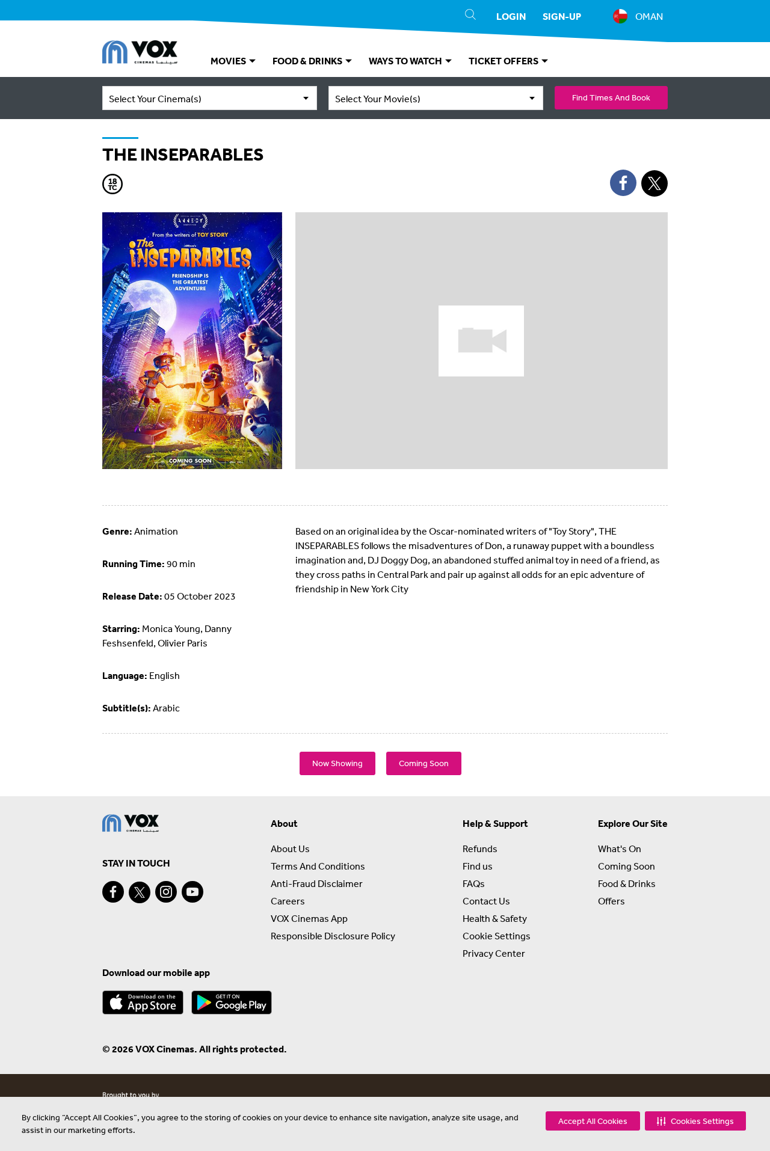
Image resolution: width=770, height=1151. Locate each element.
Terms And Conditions (318, 866)
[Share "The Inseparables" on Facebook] (623, 183)
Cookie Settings (497, 936)
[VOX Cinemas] (139, 54)
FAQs (474, 883)
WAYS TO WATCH (406, 61)
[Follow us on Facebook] (113, 892)
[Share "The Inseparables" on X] (654, 183)
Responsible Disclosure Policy (333, 936)
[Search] (470, 16)
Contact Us (486, 901)
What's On (619, 849)
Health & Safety (495, 918)
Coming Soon (424, 763)
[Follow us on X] (139, 892)
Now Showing (337, 763)
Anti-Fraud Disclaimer (317, 883)
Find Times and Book (611, 97)
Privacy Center (494, 953)
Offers (611, 901)
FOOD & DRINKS (308, 61)
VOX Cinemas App (309, 918)
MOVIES (229, 61)
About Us (290, 849)
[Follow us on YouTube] (192, 892)
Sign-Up (562, 16)
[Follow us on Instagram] (166, 892)
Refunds (480, 849)
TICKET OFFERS (504, 61)
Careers (288, 901)
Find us (478, 866)
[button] (695, 1121)
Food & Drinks (627, 883)
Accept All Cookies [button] (592, 1121)
